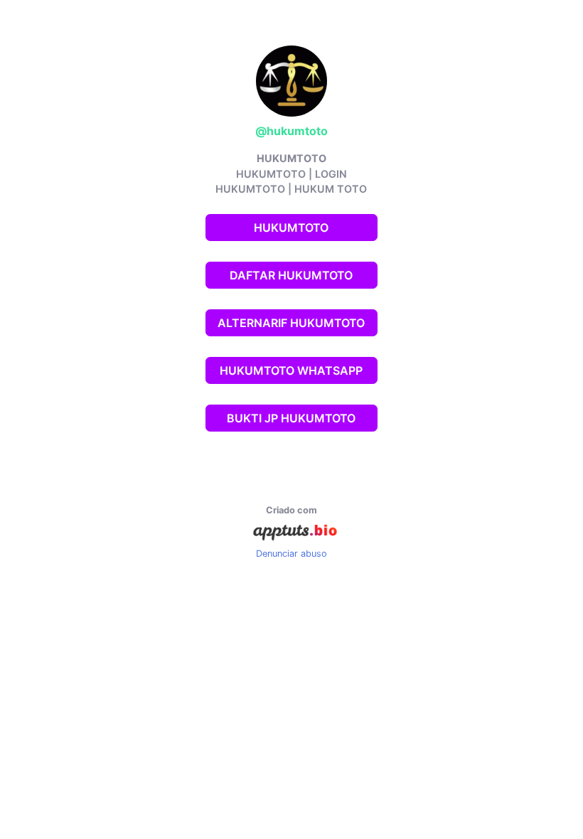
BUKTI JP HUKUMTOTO (291, 418)
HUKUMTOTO (291, 227)
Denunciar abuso (291, 553)
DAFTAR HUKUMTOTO (291, 275)
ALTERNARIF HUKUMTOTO (291, 323)
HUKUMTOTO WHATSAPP (291, 370)
